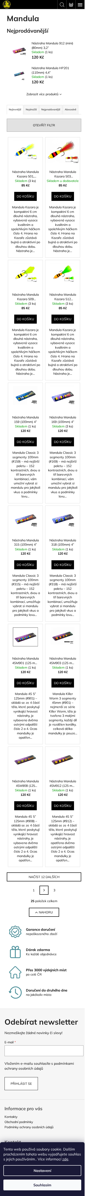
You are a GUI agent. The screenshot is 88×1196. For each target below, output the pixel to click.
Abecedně (70, 109)
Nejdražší (31, 109)
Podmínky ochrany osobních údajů (29, 1127)
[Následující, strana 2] (44, 890)
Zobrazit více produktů (42, 94)
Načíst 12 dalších (44, 877)
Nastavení (42, 1170)
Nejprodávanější (50, 109)
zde (65, 1159)
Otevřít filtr (44, 125)
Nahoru (46, 912)
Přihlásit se (21, 1084)
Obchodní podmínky (19, 1122)
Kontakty (11, 1117)
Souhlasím (42, 1185)
